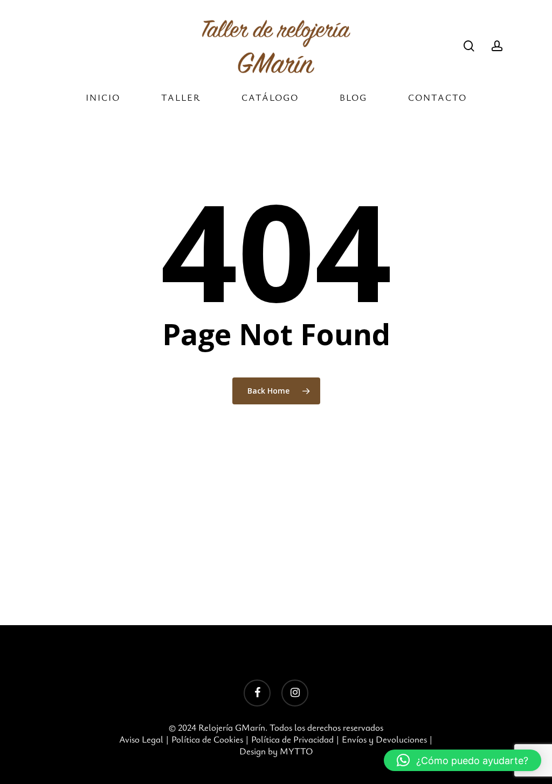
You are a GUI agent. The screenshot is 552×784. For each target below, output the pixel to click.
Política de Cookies (207, 739)
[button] (462, 760)
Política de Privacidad (292, 739)
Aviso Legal (141, 739)
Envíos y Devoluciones (384, 739)
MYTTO (296, 751)
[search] (469, 46)
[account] (497, 46)
